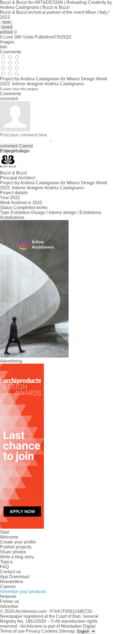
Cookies (49, 631)
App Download (14, 576)
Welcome (9, 537)
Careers (8, 586)
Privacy (33, 631)
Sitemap (67, 631)
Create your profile (18, 542)
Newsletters (11, 581)
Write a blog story (17, 557)
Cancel (26, 146)
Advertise (9, 606)
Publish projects (15, 547)
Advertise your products (23, 591)
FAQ (4, 566)
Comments (10, 52)
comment (9, 146)
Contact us (10, 571)
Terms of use (12, 631)
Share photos (13, 552)
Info (3, 47)
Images (7, 42)
